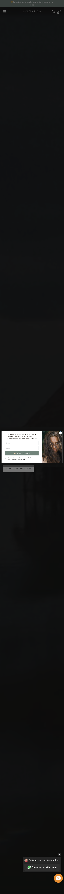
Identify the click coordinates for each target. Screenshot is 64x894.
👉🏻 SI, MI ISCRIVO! (22, 453)
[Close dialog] (60, 433)
